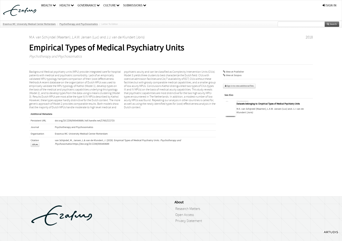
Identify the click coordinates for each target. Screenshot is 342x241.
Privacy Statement (188, 221)
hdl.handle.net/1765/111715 (100, 120)
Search (333, 24)
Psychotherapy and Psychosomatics (78, 24)
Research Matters (187, 209)
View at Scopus (233, 75)
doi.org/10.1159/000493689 (69, 120)
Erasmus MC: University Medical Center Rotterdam (29, 24)
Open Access (184, 215)
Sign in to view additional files (240, 86)
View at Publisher (234, 71)
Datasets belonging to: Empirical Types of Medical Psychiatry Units (268, 104)
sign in (330, 5)
